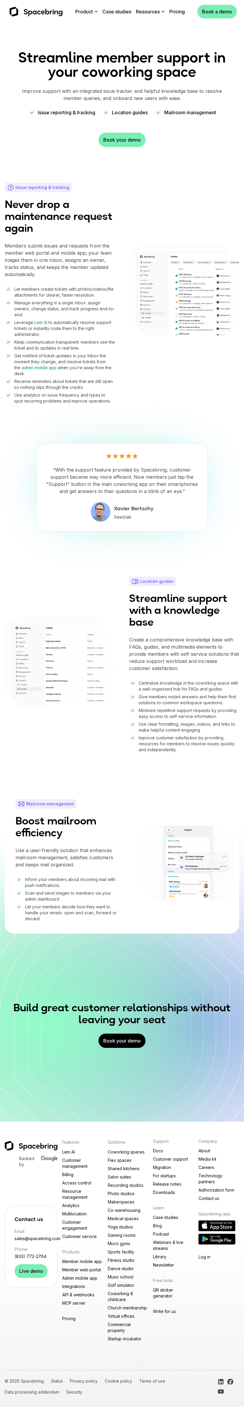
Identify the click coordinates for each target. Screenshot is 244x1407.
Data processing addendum (32, 1392)
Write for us (164, 1311)
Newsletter (163, 1264)
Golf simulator (121, 1285)
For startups (164, 1175)
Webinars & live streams (168, 1245)
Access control (76, 1182)
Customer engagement (74, 1225)
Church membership (127, 1307)
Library (159, 1256)
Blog (157, 1225)
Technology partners (210, 1178)
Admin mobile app (79, 1278)
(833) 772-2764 (30, 1256)
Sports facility (121, 1251)
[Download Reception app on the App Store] (216, 1225)
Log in (204, 1256)
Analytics (70, 1205)
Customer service (79, 1236)
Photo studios (121, 1193)
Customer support (170, 1159)
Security (74, 1392)
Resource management (74, 1194)
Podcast (161, 1234)
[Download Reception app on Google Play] (216, 1239)
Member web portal (81, 1269)
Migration (162, 1167)
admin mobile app (39, 367)
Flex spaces (120, 1160)
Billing (67, 1174)
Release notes (167, 1184)
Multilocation (74, 1213)
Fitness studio (121, 1260)
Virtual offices (121, 1316)
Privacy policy (84, 1380)
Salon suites (119, 1176)
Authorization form (216, 1189)
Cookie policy (118, 1380)
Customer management (74, 1163)
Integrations (73, 1286)
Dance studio (121, 1268)
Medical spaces (123, 1218)
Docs (158, 1150)
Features (70, 1142)
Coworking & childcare (120, 1296)
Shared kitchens (124, 1168)
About (204, 1150)
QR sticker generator (163, 1292)
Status (57, 1380)
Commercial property (119, 1327)
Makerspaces (121, 1201)
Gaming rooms (122, 1235)
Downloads (164, 1192)
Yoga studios (120, 1226)
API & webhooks (78, 1294)
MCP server (73, 1303)
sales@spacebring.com (31, 1238)
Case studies (116, 12)
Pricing (177, 12)
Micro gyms (119, 1243)
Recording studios (125, 1185)
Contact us (208, 1198)
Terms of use (152, 1380)
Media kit (207, 1159)
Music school (120, 1276)
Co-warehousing (124, 1210)
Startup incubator (124, 1338)
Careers (206, 1167)
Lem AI (41, 322)
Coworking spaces (126, 1151)
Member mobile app (82, 1261)
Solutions (117, 1142)
